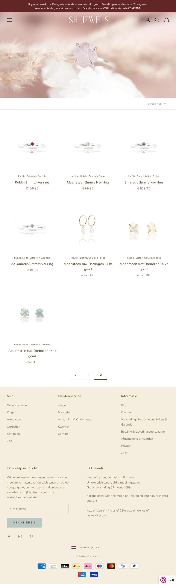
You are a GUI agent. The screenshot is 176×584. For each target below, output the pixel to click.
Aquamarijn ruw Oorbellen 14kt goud (32, 353)
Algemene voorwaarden (137, 439)
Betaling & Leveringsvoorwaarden (143, 432)
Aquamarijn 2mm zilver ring (32, 264)
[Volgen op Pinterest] (31, 536)
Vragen (62, 405)
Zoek (10, 441)
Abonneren (24, 523)
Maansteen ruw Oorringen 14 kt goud (88, 266)
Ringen (11, 412)
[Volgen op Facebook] (9, 536)
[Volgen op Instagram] (20, 536)
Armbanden (15, 419)
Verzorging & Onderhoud (74, 419)
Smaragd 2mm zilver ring (143, 182)
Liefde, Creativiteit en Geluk (143, 176)
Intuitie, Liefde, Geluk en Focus (88, 176)
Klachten (64, 427)
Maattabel (64, 412)
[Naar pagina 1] (75, 375)
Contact (63, 434)
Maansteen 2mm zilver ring (88, 182)
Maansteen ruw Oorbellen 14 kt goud (144, 266)
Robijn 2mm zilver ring (32, 182)
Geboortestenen (17, 405)
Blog (124, 405)
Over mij (126, 412)
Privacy (125, 446)
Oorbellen (13, 427)
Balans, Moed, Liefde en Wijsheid (32, 257)
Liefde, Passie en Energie (32, 176)
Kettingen (13, 434)
